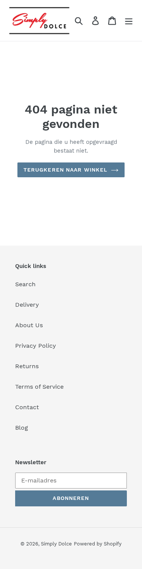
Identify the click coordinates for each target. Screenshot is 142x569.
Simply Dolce (56, 544)
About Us (29, 325)
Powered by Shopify (98, 544)
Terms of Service (39, 386)
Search (25, 284)
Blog (21, 427)
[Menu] (128, 20)
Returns (27, 366)
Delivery (27, 304)
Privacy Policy (35, 345)
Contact (27, 407)
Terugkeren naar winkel (65, 170)
